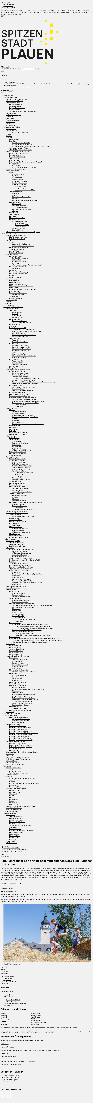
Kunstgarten (13, 837)
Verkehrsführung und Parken (22, 492)
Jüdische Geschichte (19, 206)
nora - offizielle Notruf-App (18, 748)
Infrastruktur (13, 785)
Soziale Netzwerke (9, 981)
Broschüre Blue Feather (14, 808)
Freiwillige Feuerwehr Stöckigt (19, 736)
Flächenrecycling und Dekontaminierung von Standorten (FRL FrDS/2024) (34, 638)
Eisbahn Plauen (17, 490)
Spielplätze (13, 270)
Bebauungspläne (17, 595)
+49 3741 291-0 (13, 1000)
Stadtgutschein (20, 617)
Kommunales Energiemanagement (23, 694)
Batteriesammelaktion (19, 675)
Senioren (9, 302)
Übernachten (10, 436)
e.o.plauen (12, 326)
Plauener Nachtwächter (17, 822)
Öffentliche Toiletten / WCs (18, 537)
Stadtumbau (16, 609)
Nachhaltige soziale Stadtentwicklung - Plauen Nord (32, 635)
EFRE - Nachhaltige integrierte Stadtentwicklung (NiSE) (33, 626)
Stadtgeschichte (14, 202)
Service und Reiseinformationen (17, 513)
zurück (3, 970)
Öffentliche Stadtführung (20, 373)
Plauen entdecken (12, 309)
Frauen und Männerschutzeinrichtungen (22, 289)
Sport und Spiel (11, 300)
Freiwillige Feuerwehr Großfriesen (20, 727)
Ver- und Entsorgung (16, 684)
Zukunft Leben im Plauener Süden (20, 558)
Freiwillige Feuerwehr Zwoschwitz (20, 740)
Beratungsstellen (18, 295)
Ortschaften (10, 644)
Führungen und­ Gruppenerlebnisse (18, 370)
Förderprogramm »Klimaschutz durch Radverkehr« (29, 689)
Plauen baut (10, 548)
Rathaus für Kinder (15, 256)
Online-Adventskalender (20, 488)
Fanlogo (9, 123)
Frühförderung (14, 291)
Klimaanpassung (14, 707)
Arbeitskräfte (13, 780)
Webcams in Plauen (15, 527)
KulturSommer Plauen (19, 471)
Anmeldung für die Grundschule (23, 246)
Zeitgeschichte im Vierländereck (23, 329)
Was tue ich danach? (19, 722)
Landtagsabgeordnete (19, 183)
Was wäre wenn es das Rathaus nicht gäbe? (27, 265)
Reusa (11, 797)
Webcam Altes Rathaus (20, 528)
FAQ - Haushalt (17, 165)
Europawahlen (17, 178)
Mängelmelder (11, 113)
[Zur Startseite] (30, 65)
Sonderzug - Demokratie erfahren (23, 509)
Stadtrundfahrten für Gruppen (19, 394)
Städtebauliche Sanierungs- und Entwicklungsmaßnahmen (32, 605)
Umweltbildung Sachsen (17, 682)
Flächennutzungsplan (19, 593)
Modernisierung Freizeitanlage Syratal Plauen (27, 574)
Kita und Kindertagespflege (15, 235)
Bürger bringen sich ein (20, 665)
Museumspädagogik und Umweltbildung (25, 403)
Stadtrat (9, 136)
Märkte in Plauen (15, 485)
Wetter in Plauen (15, 525)
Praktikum (12, 141)
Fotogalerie (19, 508)
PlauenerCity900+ (18, 616)
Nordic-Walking (14, 425)
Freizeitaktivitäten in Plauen (21, 349)
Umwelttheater (17, 677)
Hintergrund (10, 841)
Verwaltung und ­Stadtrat (11, 127)
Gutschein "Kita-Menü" (17, 239)
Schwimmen (13, 429)
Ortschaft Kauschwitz (16, 649)
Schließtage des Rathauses (18, 132)
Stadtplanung (11, 590)
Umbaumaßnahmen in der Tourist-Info (25, 516)
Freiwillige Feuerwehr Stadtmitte (20, 734)
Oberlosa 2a (13, 794)
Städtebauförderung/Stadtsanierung (21, 604)
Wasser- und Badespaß (19, 357)
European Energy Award (20, 705)
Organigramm (11, 129)
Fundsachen (10, 122)
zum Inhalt (7, 2)
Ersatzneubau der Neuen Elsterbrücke (22, 549)
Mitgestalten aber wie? (17, 108)
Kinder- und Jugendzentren (18, 267)
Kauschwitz (13, 803)
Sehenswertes (17, 312)
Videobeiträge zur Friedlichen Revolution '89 (27, 331)
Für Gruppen (13, 359)
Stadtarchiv (5, 1044)
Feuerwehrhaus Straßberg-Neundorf (21, 567)
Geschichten (10, 815)
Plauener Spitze (14, 324)
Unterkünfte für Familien (20, 345)
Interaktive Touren (18, 389)
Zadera (11, 801)
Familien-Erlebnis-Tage (20, 443)
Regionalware (19, 621)
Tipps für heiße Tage (19, 708)
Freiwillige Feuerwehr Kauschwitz (20, 731)
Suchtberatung (14, 296)
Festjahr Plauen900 (18, 504)
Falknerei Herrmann (16, 818)
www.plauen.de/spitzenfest (65, 899)
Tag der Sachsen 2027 (16, 494)
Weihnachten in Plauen (17, 487)
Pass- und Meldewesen (8, 1056)
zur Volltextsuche (9, 7)
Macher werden (14, 109)
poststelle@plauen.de (16, 1003)
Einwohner (15, 193)
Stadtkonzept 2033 (13, 541)
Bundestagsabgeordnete (20, 181)
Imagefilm (12, 368)
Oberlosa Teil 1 (14, 804)
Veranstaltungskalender (17, 459)
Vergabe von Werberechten (18, 773)
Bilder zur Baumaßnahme (20, 556)
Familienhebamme (15, 298)
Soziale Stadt (16, 611)
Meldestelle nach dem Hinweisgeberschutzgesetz (23, 232)
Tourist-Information (15, 514)
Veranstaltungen (17, 317)
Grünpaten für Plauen (19, 659)
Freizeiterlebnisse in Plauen (18, 432)
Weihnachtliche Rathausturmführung (27, 378)
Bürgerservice (8, 96)
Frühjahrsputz (17, 679)
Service (11, 769)
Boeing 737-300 (17, 230)
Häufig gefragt (14, 164)
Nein (2, 18)
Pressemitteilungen (15, 155)
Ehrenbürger (13, 212)
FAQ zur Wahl (19, 188)
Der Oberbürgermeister (20, 258)
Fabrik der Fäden (21, 405)
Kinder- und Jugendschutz (18, 274)
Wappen (15, 211)
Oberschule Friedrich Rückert (22, 579)
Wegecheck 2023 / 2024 (20, 600)
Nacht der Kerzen (21, 476)
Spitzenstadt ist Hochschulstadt (20, 825)
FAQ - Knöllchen (11, 761)
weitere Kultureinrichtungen (21, 322)
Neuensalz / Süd (14, 792)
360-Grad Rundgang (16, 366)
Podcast (15, 497)
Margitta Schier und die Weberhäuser (22, 830)
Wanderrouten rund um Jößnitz (22, 415)
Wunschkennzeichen (13, 120)
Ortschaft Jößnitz (15, 647)
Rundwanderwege (18, 413)
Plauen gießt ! (16, 668)
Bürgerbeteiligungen (13, 103)
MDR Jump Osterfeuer (19, 506)
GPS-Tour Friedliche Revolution (22, 391)
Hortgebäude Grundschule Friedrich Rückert (27, 583)
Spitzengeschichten (10, 813)
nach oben (4, 971)
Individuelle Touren (15, 385)
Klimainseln (16, 576)
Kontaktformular (9, 1005)
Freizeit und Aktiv (12, 408)
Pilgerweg (15, 420)
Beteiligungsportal (15, 104)
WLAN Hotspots (14, 534)
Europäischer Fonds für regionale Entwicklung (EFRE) (30, 624)
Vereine (8, 303)
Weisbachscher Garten (20, 563)
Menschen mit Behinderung (18, 293)
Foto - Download (14, 523)
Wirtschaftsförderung (13, 768)
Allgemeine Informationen (21, 719)
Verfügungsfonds (18, 614)
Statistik (15, 199)
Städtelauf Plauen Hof (19, 478)
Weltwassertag (17, 680)
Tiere (14, 352)
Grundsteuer (10, 125)
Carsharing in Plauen (19, 696)
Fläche (14, 195)
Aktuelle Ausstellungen (17, 483)
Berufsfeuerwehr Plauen (17, 726)
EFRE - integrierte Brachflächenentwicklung (27, 630)
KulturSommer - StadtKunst (24, 473)
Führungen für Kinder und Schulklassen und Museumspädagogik (34, 382)
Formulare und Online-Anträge (16, 99)
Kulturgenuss (16, 445)
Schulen (12, 242)
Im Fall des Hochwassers (20, 720)
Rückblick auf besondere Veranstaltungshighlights (26, 502)
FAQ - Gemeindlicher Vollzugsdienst (18, 759)
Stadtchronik (16, 204)
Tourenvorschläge (18, 361)
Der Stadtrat (16, 260)
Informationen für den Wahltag (25, 190)
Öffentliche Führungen (17, 371)
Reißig (11, 796)
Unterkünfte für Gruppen (17, 453)
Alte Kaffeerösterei (15, 817)
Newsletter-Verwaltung (17, 157)
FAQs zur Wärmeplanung (23, 701)
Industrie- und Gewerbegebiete (16, 789)
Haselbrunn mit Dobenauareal (19, 570)
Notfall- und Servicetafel (17, 284)
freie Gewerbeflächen (13, 810)
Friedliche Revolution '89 (17, 328)
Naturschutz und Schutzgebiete (20, 710)
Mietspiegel (10, 118)
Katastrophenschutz (13, 715)
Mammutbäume (17, 666)
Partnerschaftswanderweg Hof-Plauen (25, 417)
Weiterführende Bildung (17, 249)
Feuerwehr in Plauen (13, 724)
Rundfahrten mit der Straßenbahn (23, 380)
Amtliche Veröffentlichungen (16, 169)
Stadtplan (9, 116)
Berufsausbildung (15, 787)
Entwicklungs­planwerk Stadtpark (23, 672)
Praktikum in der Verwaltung (21, 143)
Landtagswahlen (18, 179)
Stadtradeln (16, 691)
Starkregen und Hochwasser (19, 717)
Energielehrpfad (20, 406)
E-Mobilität (10, 712)
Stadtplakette (14, 214)
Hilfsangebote (14, 281)
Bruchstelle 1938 (21, 207)
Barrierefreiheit (8, 976)
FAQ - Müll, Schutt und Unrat (16, 764)
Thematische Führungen (20, 377)
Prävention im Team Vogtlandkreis (20, 745)
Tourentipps (16, 340)
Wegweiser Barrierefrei (17, 535)
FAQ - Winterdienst (12, 762)
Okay (2, 16)
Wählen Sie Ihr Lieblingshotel (22, 450)
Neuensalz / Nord (15, 790)
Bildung (9, 240)
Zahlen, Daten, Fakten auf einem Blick (22, 778)
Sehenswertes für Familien (21, 347)
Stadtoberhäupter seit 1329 (21, 209)
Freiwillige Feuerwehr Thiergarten (20, 738)
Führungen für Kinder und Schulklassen (22, 398)
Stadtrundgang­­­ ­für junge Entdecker (24, 399)
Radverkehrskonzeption (20, 602)
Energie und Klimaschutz (17, 686)
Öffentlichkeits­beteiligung (21, 597)
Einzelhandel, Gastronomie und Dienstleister (24, 783)
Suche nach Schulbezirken (21, 244)
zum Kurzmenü (8, 6)
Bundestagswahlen (18, 176)
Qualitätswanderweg (19, 411)
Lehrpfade (15, 418)
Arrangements (14, 439)
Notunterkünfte (14, 282)
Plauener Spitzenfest (19, 462)
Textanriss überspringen (9, 891)
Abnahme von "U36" (22, 225)
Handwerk (12, 782)
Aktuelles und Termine (16, 542)
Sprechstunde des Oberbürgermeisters (22, 111)
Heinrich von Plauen (16, 820)
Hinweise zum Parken (19, 551)
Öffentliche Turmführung (20, 375)
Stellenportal (10, 137)
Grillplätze (12, 431)
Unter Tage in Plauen (16, 832)
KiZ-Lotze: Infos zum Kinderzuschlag (21, 286)
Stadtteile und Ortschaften (21, 197)
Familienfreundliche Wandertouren (24, 356)
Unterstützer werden (19, 501)
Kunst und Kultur (17, 315)
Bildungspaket (14, 288)
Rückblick (15, 499)
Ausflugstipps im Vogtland (21, 350)
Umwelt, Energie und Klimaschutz (17, 656)
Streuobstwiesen (18, 663)
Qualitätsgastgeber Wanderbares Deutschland (28, 424)
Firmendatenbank (15, 771)
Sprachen (3, 79)
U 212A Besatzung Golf (20, 221)
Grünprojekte (13, 658)
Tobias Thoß (13, 827)
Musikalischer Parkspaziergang (22, 466)
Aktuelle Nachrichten (19, 495)
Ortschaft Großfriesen (16, 652)
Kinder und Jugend (12, 254)
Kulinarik (15, 314)
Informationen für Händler (27, 619)
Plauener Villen (14, 836)
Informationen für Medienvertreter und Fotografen (26, 162)
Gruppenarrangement (19, 364)
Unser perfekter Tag (19, 354)
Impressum (7, 980)
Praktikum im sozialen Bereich (22, 144)
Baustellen (10, 754)
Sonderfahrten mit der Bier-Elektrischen (25, 384)
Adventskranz (17, 448)
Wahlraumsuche (20, 186)
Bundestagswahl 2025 (19, 185)
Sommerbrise (16, 441)
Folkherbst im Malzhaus (20, 464)
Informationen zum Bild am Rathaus (24, 335)
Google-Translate (9, 82)
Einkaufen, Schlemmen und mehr (17, 511)
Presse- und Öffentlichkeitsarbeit (17, 151)
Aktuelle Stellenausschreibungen (20, 150)
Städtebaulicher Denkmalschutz (23, 607)
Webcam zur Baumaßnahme (21, 553)
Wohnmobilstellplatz (16, 455)
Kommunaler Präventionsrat (15, 741)
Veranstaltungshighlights (17, 460)
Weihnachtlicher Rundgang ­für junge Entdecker (28, 401)
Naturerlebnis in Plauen (20, 342)
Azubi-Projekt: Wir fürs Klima (22, 703)
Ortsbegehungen (15, 106)
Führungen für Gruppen (17, 392)
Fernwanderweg (17, 422)
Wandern (12, 410)
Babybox (12, 275)
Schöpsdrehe (13, 799)
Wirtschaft (7, 766)
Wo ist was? (16, 263)
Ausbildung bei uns (15, 139)
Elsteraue (12, 562)
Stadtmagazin (14, 158)
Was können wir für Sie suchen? (11, 69)
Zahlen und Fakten (15, 192)
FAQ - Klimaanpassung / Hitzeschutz (24, 167)
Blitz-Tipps (9, 755)
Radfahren (12, 427)
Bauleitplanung (14, 591)
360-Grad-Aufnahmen (19, 555)
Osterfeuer (13, 839)
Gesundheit (10, 305)
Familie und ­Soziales (10, 233)
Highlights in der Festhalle (21, 480)
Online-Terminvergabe (13, 115)
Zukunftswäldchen (15, 277)
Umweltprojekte (14, 673)
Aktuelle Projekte (12, 775)
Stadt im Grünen (14, 338)
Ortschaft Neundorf (16, 645)
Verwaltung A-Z (11, 130)
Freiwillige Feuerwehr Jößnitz (19, 729)
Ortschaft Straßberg (16, 651)
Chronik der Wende (18, 333)
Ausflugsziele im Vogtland (18, 434)
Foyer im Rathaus (15, 160)
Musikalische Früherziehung (18, 272)
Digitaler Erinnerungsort (20, 336)
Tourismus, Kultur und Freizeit (13, 307)
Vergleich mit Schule (19, 261)
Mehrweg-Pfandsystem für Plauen (23, 698)
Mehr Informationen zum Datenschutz (16, 87)
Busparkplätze (17, 363)
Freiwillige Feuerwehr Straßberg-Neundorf (23, 733)
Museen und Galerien (19, 321)
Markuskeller (16, 572)
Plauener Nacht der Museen (21, 469)
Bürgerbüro (4, 1053)
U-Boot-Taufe (19, 223)
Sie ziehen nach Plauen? (14, 101)
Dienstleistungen (12, 97)
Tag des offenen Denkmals (21, 467)
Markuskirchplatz (18, 577)
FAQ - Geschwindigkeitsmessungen (18, 757)
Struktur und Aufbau (16, 544)
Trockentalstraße (15, 584)
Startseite (6, 846)
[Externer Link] (6, 1095)
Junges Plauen (17, 268)
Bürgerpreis (13, 216)
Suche (2, 70)
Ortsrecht (9, 134)
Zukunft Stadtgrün (18, 612)
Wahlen (11, 172)
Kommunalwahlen (18, 174)
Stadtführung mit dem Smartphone (24, 387)
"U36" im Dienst (20, 226)
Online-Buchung (14, 438)
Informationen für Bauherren (16, 586)
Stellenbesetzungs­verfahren (19, 148)
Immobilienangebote (13, 588)
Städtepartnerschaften (17, 218)
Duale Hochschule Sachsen (18, 247)
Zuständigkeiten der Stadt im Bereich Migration (22, 752)
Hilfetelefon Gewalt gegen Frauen (20, 747)
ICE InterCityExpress (19, 228)
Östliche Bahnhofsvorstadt (24, 633)
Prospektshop (14, 518)
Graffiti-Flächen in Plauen (18, 743)
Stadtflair (12, 310)
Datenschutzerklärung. (14, 14)
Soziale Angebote (12, 279)
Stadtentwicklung (9, 539)
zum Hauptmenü (8, 4)
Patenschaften (14, 219)
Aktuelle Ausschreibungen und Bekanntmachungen (35, 628)
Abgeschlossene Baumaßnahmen (20, 569)
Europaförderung (15, 623)
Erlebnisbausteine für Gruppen (19, 396)
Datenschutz (7, 978)
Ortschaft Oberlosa (15, 654)
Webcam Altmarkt (18, 530)
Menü (11, 90)
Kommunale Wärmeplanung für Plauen (25, 700)
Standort (9, 776)
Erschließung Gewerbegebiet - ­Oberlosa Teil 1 (24, 560)
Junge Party (19, 474)
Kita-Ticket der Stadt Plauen (18, 237)
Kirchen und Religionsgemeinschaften (25, 200)
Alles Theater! (17, 446)
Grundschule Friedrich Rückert (22, 581)
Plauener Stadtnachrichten (18, 153)
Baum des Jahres (17, 661)
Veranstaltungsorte (15, 481)
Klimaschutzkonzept (19, 687)
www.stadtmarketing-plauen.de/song (45, 877)
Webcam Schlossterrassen (21, 532)
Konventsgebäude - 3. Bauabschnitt (21, 565)
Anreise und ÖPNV (15, 520)
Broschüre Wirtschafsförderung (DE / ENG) (20, 806)
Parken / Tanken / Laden (17, 521)
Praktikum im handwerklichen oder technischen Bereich (31, 146)
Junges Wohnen (14, 251)
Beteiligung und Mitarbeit (18, 546)
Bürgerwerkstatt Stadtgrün (18, 670)
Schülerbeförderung (16, 253)
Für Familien (13, 343)
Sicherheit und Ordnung (11, 714)
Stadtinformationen (13, 171)
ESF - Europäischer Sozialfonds (22, 631)
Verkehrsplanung (15, 598)
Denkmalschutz (14, 637)
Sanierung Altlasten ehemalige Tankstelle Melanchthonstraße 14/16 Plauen (37, 640)
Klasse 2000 (13, 750)
